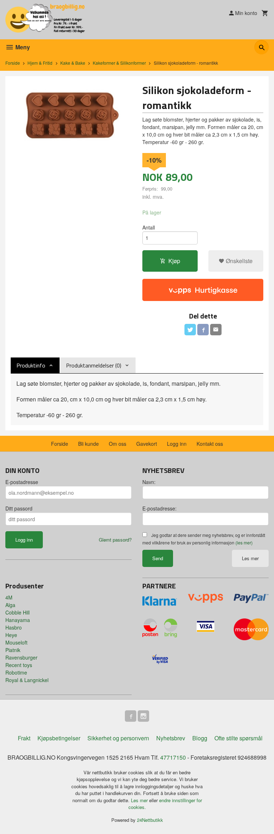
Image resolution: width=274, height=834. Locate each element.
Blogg (199, 738)
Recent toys (18, 664)
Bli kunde (88, 443)
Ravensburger (21, 657)
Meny (22, 47)
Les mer (250, 558)
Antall (148, 227)
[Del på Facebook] (203, 329)
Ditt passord (18, 508)
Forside (12, 63)
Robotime (16, 672)
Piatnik (12, 649)
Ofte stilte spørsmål (238, 738)
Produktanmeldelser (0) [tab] (93, 365)
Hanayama (17, 619)
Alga (10, 604)
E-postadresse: (159, 508)
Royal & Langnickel (27, 680)
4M (8, 597)
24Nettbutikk (150, 819)
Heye (11, 634)
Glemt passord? (115, 539)
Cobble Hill (17, 612)
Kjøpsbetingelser (58, 738)
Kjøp (174, 261)
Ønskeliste (238, 261)
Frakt (24, 738)
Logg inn (177, 443)
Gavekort (146, 443)
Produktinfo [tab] (30, 365)
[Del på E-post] (216, 329)
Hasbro (13, 627)
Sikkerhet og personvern (118, 738)
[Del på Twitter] (190, 329)
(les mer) (244, 542)
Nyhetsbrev (170, 738)
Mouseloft (16, 642)
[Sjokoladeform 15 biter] (71, 117)
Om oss (117, 443)
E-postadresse (21, 481)
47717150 (173, 757)
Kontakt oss (210, 443)
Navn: (149, 481)
